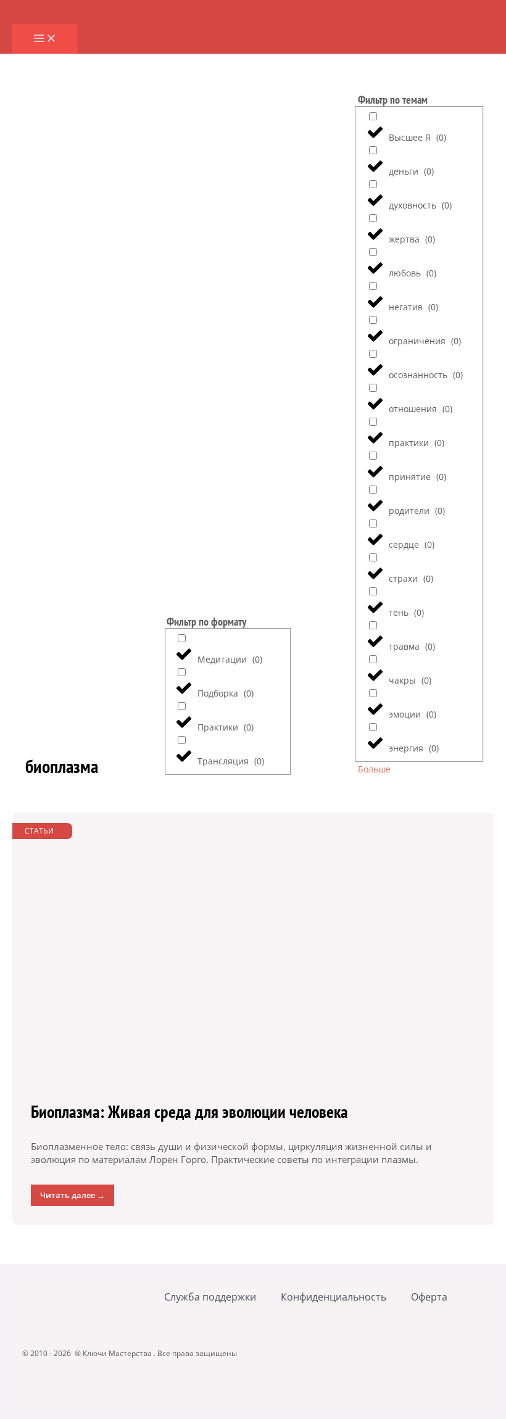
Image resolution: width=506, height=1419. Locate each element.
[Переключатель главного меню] (45, 39)
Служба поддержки (210, 1297)
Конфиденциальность (333, 1297)
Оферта (429, 1297)
